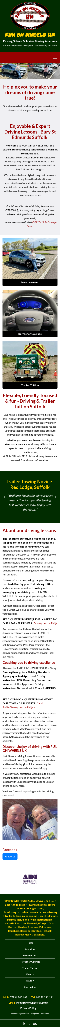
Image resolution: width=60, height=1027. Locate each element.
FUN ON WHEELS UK (30, 34)
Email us (30, 1023)
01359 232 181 (45, 997)
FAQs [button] (29, 980)
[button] (4, 497)
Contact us (30, 986)
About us (30, 949)
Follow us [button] (10, 856)
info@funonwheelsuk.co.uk (32, 1002)
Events (30, 974)
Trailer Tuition (30, 968)
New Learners (30, 955)
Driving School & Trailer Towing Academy (30, 43)
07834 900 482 (18, 997)
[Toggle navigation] (30, 57)
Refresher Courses (30, 961)
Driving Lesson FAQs (45, 623)
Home (30, 942)
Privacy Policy (28, 1008)
